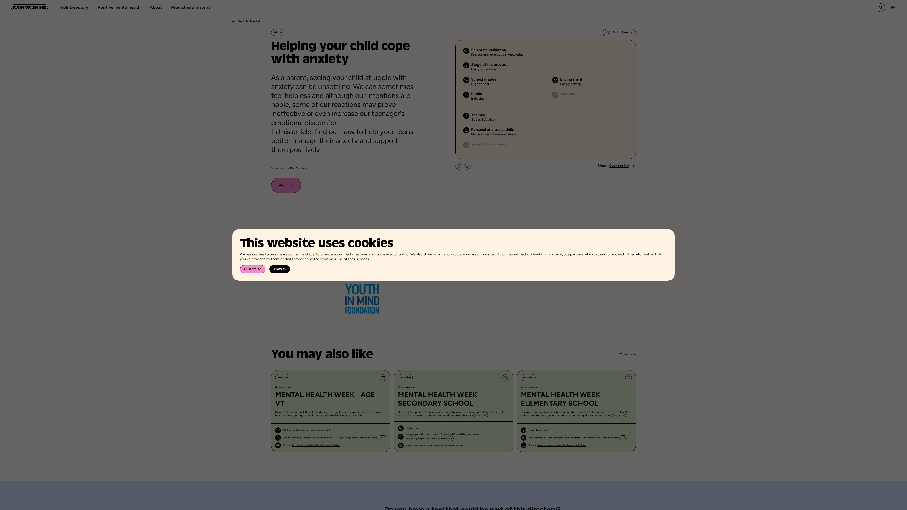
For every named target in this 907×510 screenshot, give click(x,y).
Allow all (279, 269)
